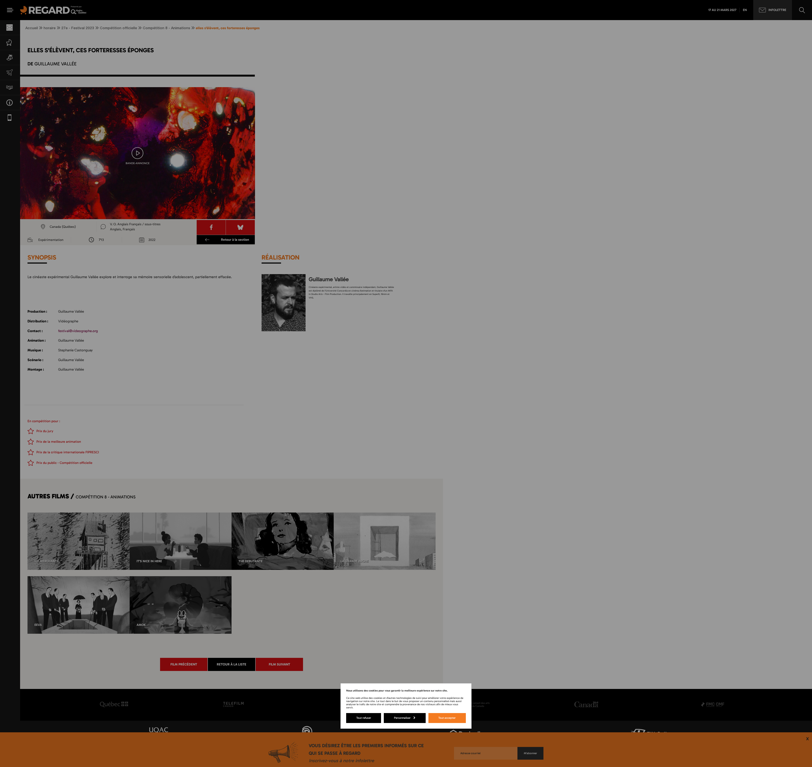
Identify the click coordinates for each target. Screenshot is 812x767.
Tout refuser (363, 717)
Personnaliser (402, 717)
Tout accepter (447, 717)
